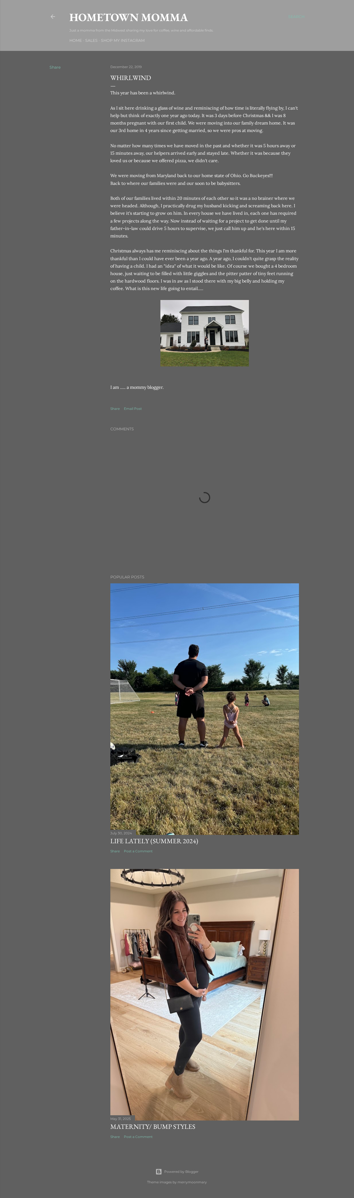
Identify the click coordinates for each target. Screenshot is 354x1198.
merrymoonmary (192, 1182)
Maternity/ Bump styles (152, 1126)
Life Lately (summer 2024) (154, 841)
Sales (91, 40)
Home (75, 40)
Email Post (133, 409)
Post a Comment (138, 851)
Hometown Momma (128, 17)
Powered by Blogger (181, 1171)
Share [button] (55, 67)
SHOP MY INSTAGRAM (123, 40)
